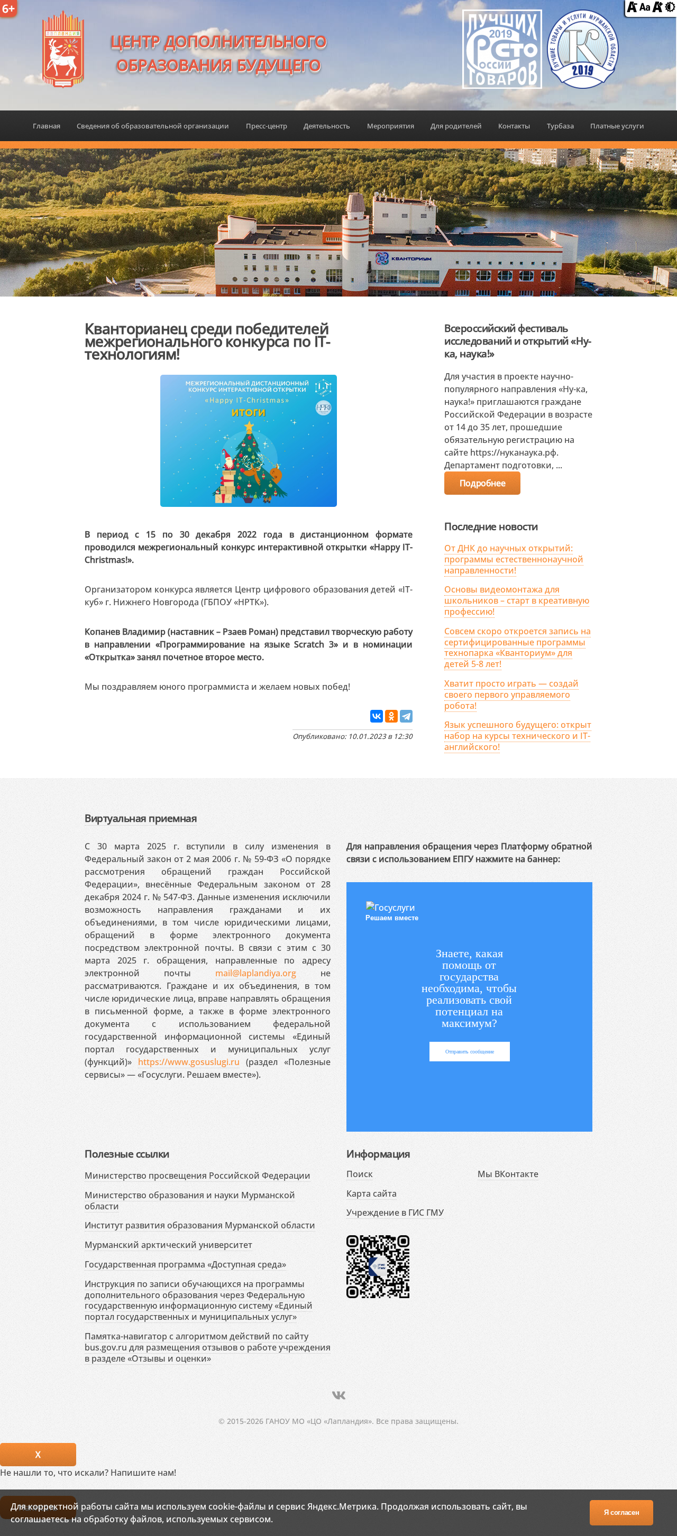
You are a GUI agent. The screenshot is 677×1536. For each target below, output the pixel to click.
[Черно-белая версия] (670, 9)
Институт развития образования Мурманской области (200, 1225)
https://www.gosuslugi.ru (189, 1062)
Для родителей (456, 126)
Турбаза (560, 126)
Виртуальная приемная (141, 818)
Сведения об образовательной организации (153, 126)
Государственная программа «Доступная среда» (185, 1264)
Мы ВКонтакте (508, 1174)
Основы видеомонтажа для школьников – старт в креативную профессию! (516, 600)
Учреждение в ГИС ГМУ (395, 1212)
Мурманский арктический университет (168, 1245)
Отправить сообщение (469, 1051)
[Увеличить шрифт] (657, 9)
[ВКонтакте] (376, 716)
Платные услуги (617, 126)
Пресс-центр (266, 126)
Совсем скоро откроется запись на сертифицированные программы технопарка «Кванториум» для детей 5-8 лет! (517, 647)
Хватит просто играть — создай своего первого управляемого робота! (511, 694)
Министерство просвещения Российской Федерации (197, 1175)
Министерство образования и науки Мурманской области (190, 1200)
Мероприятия (390, 126)
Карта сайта (371, 1193)
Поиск (359, 1174)
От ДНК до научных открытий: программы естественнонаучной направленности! (513, 559)
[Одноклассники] (391, 716)
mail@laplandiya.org (255, 973)
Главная (46, 126)
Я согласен (621, 1512)
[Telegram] (406, 716)
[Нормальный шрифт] (644, 9)
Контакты (514, 126)
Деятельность (327, 126)
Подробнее (482, 483)
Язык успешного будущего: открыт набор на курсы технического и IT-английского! (517, 736)
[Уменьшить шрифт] (632, 9)
